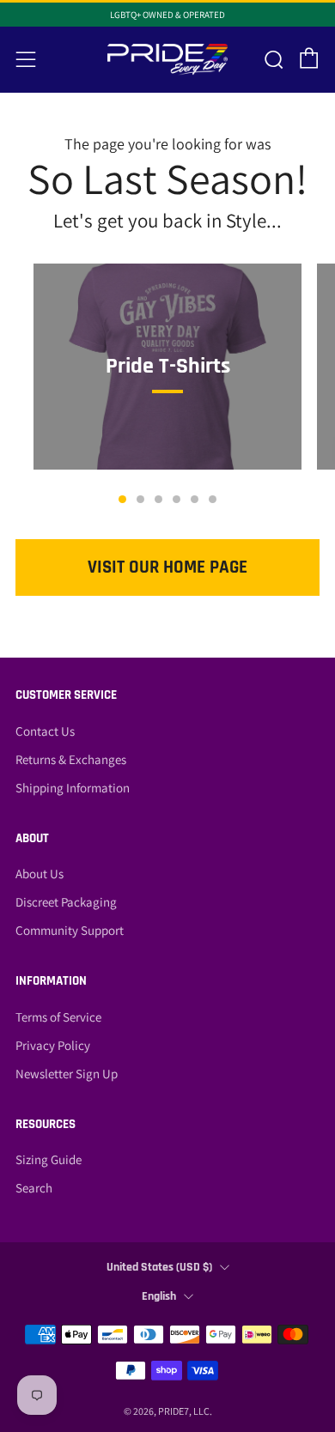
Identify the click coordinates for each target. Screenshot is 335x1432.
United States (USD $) (159, 1267)
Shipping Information (72, 788)
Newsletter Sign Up (66, 1073)
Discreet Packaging (66, 902)
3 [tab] (158, 499)
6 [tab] (212, 499)
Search (33, 1188)
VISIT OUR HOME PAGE (167, 567)
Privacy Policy (52, 1045)
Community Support (69, 930)
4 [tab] (176, 499)
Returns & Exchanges (70, 759)
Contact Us (45, 731)
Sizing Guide (48, 1159)
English (159, 1296)
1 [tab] (122, 499)
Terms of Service (58, 1017)
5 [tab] (194, 499)
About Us (39, 873)
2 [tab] (140, 499)
